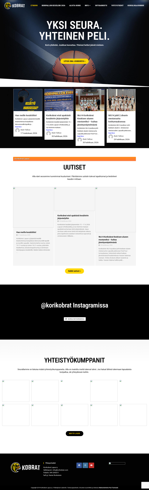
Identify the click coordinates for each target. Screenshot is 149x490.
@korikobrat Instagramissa (74, 305)
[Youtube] (91, 465)
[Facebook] (79, 465)
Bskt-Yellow (25, 130)
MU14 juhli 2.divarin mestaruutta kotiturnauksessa (118, 118)
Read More (18, 127)
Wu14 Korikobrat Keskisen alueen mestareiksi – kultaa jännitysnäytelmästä (113, 239)
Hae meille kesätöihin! (26, 115)
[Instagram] (85, 465)
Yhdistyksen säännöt (59, 487)
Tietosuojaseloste (72, 487)
